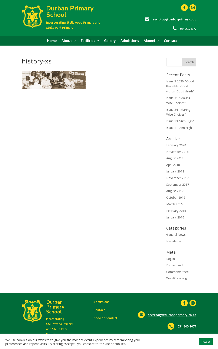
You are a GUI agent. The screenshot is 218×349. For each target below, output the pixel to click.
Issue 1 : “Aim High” (179, 128)
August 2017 (175, 191)
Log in (170, 259)
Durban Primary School (70, 11)
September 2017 (177, 184)
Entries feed (174, 265)
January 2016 (175, 217)
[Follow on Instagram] (192, 7)
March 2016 (174, 204)
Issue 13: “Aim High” (180, 121)
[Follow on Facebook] (184, 7)
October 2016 (175, 197)
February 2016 (176, 211)
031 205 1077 (188, 28)
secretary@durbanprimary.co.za (174, 19)
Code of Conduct (105, 318)
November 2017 (177, 178)
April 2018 (173, 165)
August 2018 (175, 158)
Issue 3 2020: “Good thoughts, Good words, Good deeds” (180, 86)
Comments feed (177, 272)
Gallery (110, 41)
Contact (170, 41)
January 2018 (175, 171)
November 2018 (177, 152)
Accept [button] (206, 341)
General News (176, 235)
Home (52, 41)
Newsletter (173, 241)
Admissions (129, 41)
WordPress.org (176, 278)
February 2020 (176, 145)
